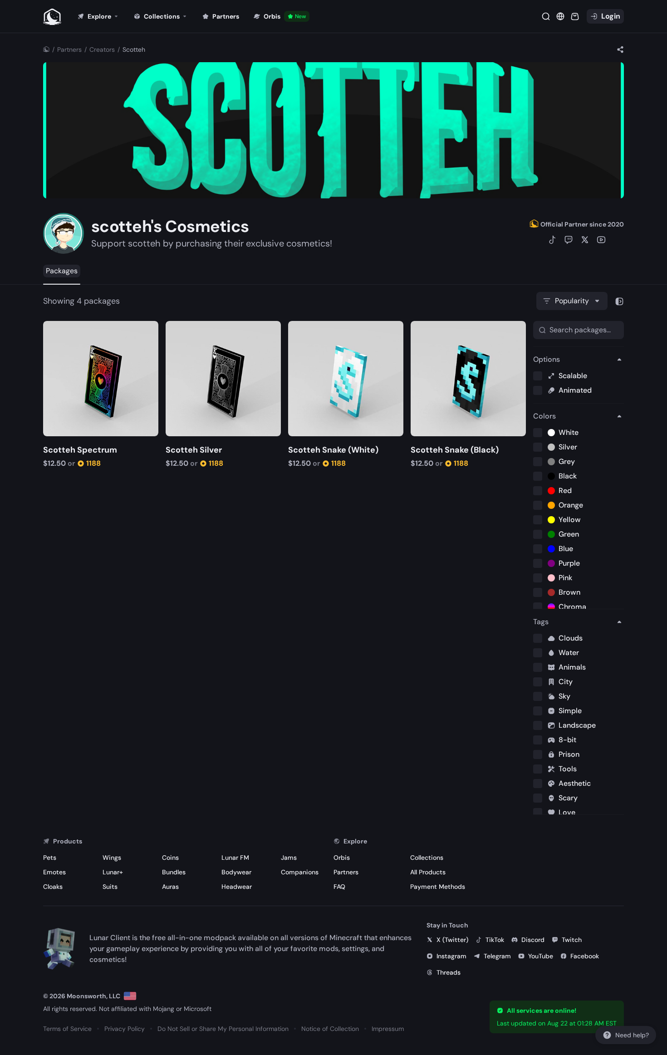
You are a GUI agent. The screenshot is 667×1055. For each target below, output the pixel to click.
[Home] (46, 49)
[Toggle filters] (619, 301)
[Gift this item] (64, 329)
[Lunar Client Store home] (52, 16)
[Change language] (130, 996)
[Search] (545, 16)
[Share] (620, 49)
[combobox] (572, 301)
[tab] (61, 271)
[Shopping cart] (574, 16)
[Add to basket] (51, 329)
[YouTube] (601, 240)
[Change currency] (560, 16)
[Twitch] (568, 240)
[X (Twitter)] (585, 240)
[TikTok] (552, 240)
